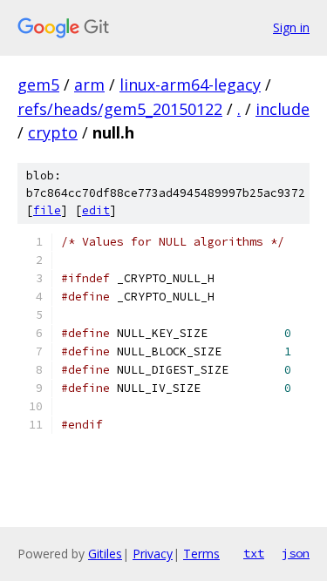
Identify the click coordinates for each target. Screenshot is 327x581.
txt (253, 553)
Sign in (291, 27)
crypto (53, 132)
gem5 (38, 84)
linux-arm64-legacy (190, 84)
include (282, 108)
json (296, 553)
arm (89, 84)
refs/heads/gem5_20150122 (119, 108)
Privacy (153, 553)
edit (96, 210)
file (47, 210)
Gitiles (105, 553)
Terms (201, 553)
